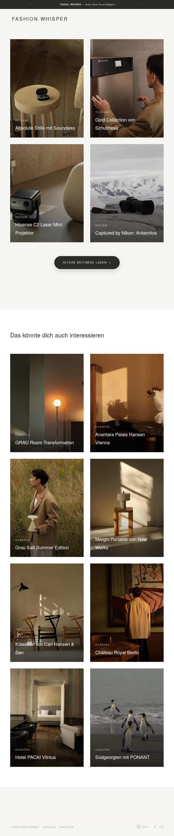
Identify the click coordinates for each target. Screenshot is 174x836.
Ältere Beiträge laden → (87, 262)
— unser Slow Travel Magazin (87, 4)
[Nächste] (143, 4)
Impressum (49, 827)
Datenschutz (66, 827)
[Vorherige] (31, 4)
